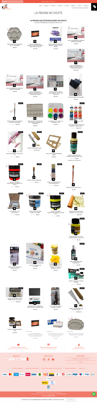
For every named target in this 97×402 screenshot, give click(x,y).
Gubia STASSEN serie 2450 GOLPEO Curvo (76, 309)
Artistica (59, 5)
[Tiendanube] (48, 396)
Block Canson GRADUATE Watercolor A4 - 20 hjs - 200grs (55, 45)
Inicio (40, 5)
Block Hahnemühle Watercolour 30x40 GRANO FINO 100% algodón (35, 335)
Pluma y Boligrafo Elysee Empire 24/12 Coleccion (14, 299)
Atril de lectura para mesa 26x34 (54, 154)
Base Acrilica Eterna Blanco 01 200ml (35, 212)
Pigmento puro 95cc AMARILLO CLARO (56, 267)
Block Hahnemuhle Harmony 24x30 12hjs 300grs (14, 89)
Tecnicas (46, 5)
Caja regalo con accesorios (15, 212)
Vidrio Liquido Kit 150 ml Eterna (76, 281)
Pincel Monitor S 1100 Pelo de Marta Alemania (15, 121)
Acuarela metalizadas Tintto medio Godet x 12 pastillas (55, 93)
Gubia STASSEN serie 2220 (34, 148)
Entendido (71, 399)
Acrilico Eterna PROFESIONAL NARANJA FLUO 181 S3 (15, 183)
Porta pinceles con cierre (76, 97)
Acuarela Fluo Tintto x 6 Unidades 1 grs (55, 121)
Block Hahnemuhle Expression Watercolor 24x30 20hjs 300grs (35, 93)
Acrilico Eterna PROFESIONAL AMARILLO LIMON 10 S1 (55, 212)
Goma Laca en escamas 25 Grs (14, 330)
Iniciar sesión (52, 1)
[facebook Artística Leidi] (48, 359)
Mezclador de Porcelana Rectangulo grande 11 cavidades (35, 122)
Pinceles (53, 5)
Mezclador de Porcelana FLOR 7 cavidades (14, 45)
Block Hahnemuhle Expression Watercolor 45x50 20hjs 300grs (76, 67)
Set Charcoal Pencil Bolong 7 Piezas (56, 306)
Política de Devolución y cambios (80, 8)
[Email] (53, 359)
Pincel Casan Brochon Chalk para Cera (53, 182)
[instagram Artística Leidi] (44, 359)
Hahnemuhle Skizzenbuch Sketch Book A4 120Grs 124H (35, 306)
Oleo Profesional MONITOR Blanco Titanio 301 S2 (76, 125)
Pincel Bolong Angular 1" (73, 187)
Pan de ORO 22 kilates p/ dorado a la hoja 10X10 (76, 212)
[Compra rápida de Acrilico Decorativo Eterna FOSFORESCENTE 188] (73, 152)
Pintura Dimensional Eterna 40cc (76, 262)
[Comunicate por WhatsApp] (94, 394)
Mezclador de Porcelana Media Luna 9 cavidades (76, 334)
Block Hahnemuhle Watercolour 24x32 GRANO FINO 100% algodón (35, 45)
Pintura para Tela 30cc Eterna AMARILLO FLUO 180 (76, 237)
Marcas (73, 5)
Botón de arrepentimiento (61, 393)
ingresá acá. (53, 393)
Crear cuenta (46, 1)
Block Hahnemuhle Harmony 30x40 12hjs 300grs (76, 41)
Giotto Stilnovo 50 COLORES (35, 266)
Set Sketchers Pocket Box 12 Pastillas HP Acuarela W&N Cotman (55, 335)
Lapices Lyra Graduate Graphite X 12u (14, 267)
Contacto (85, 5)
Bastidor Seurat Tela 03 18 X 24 (15, 154)
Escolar (66, 5)
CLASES (79, 5)
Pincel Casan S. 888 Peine (34, 180)
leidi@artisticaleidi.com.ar (84, 358)
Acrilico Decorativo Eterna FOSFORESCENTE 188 (74, 156)
